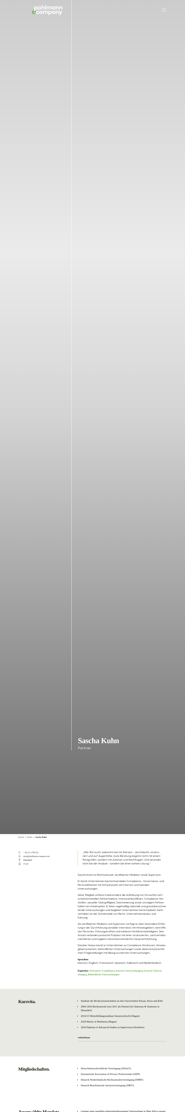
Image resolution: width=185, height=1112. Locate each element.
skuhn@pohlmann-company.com (36, 856)
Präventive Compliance (102, 970)
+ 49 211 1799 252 (30, 852)
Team (29, 837)
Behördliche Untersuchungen (103, 974)
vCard (25, 864)
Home (21, 837)
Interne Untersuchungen (129, 970)
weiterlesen (84, 1037)
